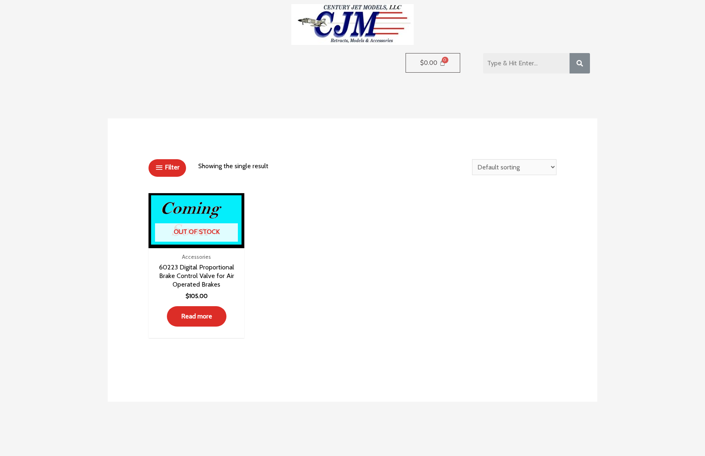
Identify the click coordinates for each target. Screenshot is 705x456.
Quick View (196, 240)
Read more (196, 316)
